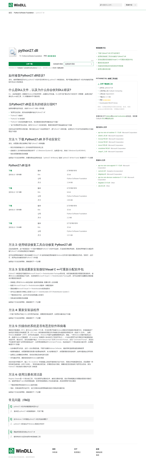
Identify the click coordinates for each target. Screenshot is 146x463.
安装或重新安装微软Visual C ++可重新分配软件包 (115, 60)
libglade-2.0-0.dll (104, 183)
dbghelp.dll (102, 174)
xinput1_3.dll (102, 152)
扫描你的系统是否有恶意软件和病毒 (110, 66)
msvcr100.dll (102, 145)
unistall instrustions (30, 68)
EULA (54, 68)
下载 (10, 171)
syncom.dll (102, 171)
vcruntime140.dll (104, 148)
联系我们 (77, 452)
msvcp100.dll (103, 139)
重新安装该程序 (103, 63)
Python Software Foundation (24, 13)
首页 (10, 13)
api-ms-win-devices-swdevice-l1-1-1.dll (112, 177)
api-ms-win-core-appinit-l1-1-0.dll (110, 166)
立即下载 (29, 64)
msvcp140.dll (103, 142)
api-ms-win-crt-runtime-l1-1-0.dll (109, 132)
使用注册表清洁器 (104, 69)
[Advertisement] (73, 32)
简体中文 (129, 5)
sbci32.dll (101, 186)
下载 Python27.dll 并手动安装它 (109, 53)
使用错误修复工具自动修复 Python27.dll (112, 56)
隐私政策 (61, 68)
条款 (97, 455)
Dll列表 (54, 452)
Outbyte (20, 68)
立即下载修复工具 (106, 84)
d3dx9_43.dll (102, 136)
